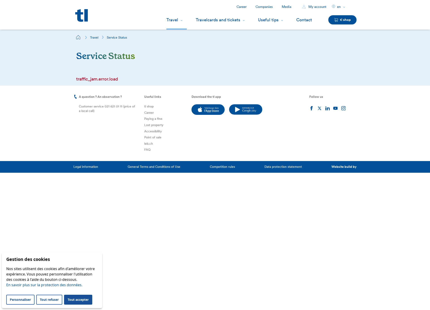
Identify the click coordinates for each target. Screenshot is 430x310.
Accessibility (153, 131)
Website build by (344, 166)
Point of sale (152, 137)
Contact (304, 19)
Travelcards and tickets (218, 19)
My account (316, 7)
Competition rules (222, 166)
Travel (172, 19)
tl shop (149, 106)
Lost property (153, 125)
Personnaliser (20, 299)
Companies (264, 7)
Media (286, 7)
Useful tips (268, 19)
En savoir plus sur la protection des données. (44, 284)
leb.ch (148, 143)
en (339, 7)
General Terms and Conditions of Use (154, 166)
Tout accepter (78, 299)
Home (78, 37)
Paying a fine (153, 118)
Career (241, 7)
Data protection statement (283, 166)
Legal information (85, 166)
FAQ (147, 149)
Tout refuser (49, 299)
